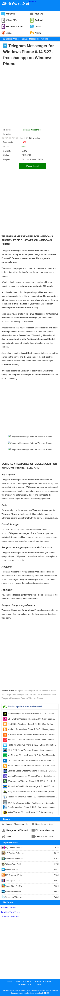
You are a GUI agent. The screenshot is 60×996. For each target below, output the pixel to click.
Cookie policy (24, 984)
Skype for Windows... (14, 897)
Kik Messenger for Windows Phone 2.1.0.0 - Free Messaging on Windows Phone (32, 714)
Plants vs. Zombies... (14, 859)
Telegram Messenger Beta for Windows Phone (35, 691)
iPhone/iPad (12, 20)
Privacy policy (23, 982)
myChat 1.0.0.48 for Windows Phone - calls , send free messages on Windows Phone (32, 740)
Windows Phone (14, 26)
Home (10, 982)
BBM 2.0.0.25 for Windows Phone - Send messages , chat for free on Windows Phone (32, 751)
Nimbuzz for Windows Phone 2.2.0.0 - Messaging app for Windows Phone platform (32, 730)
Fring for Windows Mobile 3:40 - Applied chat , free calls (32, 792)
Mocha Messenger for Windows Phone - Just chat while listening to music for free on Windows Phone (32, 777)
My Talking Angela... (14, 848)
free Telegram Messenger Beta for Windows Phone (24, 694)
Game (8, 836)
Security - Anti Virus (44, 824)
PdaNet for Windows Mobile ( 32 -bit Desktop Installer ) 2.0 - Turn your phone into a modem (32, 797)
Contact (39, 984)
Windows (10, 13)
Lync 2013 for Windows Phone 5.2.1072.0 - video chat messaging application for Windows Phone (32, 761)
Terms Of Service (44, 982)
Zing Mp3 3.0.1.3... (13, 881)
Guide (9, 33)
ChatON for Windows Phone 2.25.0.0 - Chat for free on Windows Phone (32, 725)
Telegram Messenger (31, 130)
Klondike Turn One (9, 916)
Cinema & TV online (44, 836)
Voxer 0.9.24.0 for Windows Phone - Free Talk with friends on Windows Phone (32, 735)
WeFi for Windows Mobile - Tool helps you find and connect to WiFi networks (32, 803)
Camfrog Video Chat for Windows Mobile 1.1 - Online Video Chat (32, 771)
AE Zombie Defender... (15, 853)
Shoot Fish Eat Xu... (14, 886)
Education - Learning (44, 830)
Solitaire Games (8, 907)
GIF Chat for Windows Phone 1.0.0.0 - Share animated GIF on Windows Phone (32, 719)
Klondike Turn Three (10, 912)
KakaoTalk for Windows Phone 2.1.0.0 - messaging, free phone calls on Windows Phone (32, 813)
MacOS (32, 1)
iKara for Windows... (14, 892)
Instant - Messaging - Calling (17, 824)
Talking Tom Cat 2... (14, 864)
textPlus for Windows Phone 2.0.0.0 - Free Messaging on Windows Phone (32, 756)
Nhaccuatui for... (12, 870)
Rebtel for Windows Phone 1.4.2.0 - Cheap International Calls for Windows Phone (32, 745)
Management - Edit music (17, 830)
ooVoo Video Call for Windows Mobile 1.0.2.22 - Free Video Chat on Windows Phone (32, 766)
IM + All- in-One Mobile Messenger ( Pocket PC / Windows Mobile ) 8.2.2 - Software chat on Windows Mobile (32, 787)
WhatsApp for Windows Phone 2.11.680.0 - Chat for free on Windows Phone (32, 782)
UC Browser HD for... (14, 875)
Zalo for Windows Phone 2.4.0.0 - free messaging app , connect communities (32, 808)
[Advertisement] (30, 98)
